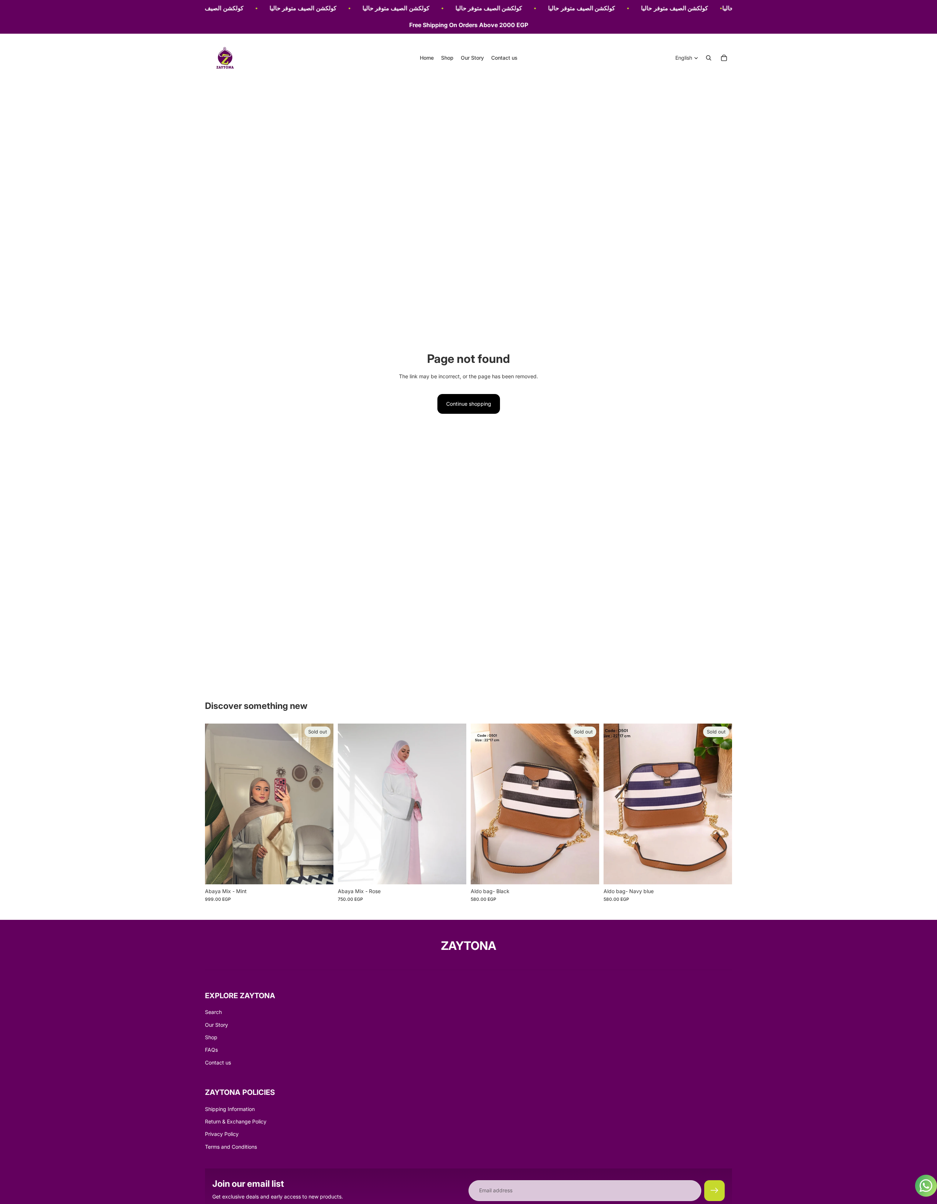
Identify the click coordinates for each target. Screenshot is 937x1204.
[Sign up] (714, 1190)
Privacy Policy (222, 1134)
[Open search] (709, 58)
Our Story (216, 1025)
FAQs (211, 1050)
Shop (211, 1037)
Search (213, 1012)
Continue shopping (468, 404)
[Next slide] (322, 804)
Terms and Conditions (231, 1147)
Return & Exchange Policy (235, 1121)
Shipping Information (230, 1109)
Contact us (218, 1062)
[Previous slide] (216, 804)
